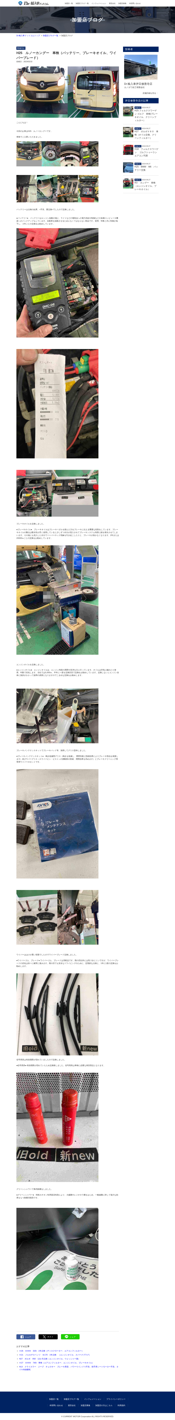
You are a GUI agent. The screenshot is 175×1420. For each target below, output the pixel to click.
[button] (48, 1336)
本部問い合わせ (135, 3)
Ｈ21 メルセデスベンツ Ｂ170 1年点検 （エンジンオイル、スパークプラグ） (55, 1355)
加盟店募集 (122, 3)
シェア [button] (28, 1337)
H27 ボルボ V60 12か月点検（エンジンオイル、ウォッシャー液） (49, 1359)
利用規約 (121, 1405)
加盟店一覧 (69, 3)
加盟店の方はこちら (104, 1405)
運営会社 (112, 3)
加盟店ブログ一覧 (82, 3)
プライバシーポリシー (116, 1399)
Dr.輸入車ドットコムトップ (28, 35)
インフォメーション (98, 3)
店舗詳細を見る (149, 93)
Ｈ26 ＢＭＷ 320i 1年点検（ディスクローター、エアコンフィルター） (51, 1351)
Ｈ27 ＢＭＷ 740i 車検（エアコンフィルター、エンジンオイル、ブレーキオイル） (56, 1363)
